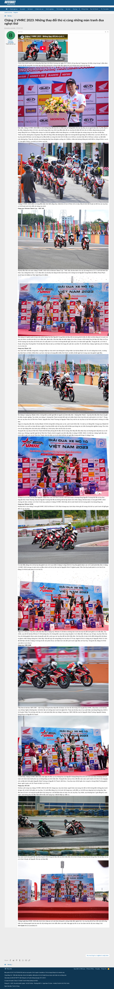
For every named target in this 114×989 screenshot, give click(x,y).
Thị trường (59, 9)
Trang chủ (103, 969)
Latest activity (8, 12)
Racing (75, 9)
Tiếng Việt (9, 969)
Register (16, 12)
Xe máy (68, 9)
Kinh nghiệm (50, 9)
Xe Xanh (30, 9)
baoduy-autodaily (10, 28)
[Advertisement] (57, 941)
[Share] (105, 32)
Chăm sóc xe (39, 9)
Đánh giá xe (13, 9)
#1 (108, 32)
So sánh (22, 9)
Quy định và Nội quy (79, 969)
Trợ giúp (97, 969)
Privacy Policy (90, 969)
